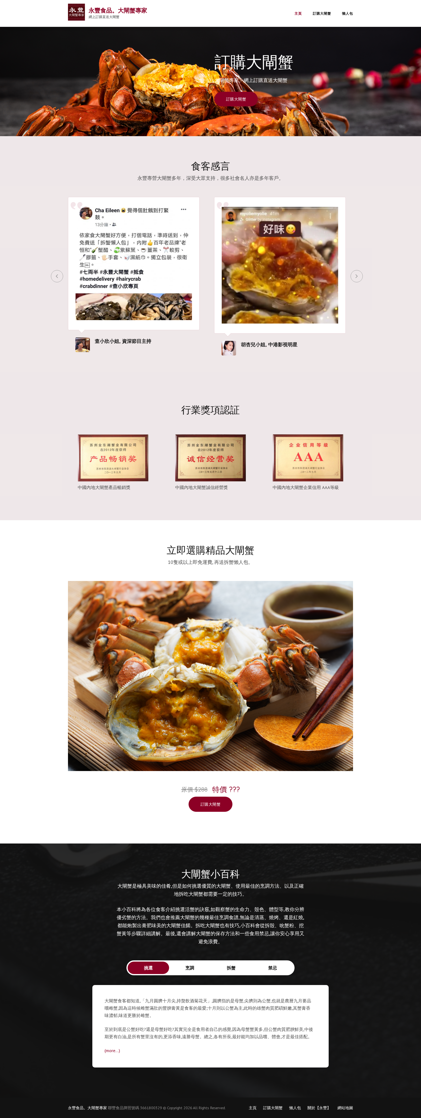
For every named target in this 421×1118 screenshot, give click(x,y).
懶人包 (347, 13)
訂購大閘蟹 (322, 13)
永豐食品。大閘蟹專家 (118, 10)
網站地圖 (345, 1107)
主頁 (298, 13)
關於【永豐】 (319, 1107)
